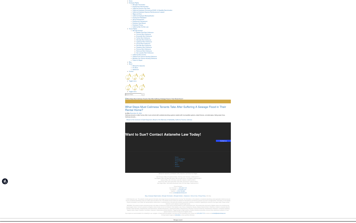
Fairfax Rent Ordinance (143, 38)
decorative (178, 215)
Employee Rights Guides (154, 196)
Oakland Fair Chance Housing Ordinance (145, 56)
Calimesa (189, 120)
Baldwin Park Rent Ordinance (145, 32)
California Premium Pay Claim (141, 8)
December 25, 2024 (136, 113)
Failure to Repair (137, 60)
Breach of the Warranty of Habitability (163, 120)
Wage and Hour (137, 14)
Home (130, 1)
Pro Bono (135, 68)
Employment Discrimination (141, 6)
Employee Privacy (138, 25)
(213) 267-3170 (182, 189)
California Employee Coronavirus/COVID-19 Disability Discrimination (152, 10)
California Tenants (180, 120)
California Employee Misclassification (143, 16)
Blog (130, 62)
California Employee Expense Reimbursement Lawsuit (148, 12)
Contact (131, 71)
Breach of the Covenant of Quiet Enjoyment (139, 120)
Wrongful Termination (139, 5)
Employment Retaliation (139, 18)
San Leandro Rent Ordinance (145, 53)
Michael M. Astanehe (139, 66)
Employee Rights (134, 3)
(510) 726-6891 (181, 191)
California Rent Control (139, 55)
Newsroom (136, 69)
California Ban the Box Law (140, 27)
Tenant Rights (133, 29)
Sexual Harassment (138, 19)
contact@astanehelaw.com (180, 192)
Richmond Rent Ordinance (144, 51)
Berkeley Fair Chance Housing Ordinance (145, 58)
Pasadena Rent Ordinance (144, 47)
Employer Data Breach (139, 23)
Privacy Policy (201, 196)
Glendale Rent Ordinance (143, 40)
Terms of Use (194, 196)
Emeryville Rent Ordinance (144, 36)
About (130, 64)
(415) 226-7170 (183, 188)
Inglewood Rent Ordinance (144, 42)
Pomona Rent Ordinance (143, 49)
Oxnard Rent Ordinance (143, 43)
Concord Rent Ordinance (143, 34)
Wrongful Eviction (138, 30)
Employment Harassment (140, 21)
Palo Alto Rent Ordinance (143, 45)
